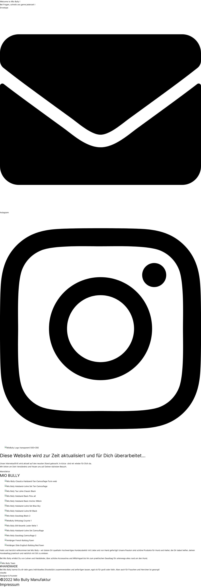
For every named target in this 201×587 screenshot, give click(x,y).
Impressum (9, 584)
